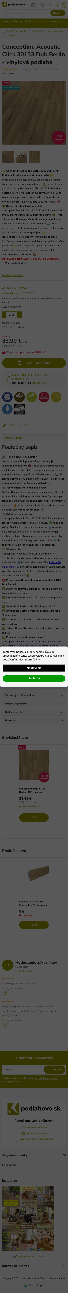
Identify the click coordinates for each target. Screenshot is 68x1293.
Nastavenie (34, 668)
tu (38, 660)
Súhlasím (34, 678)
